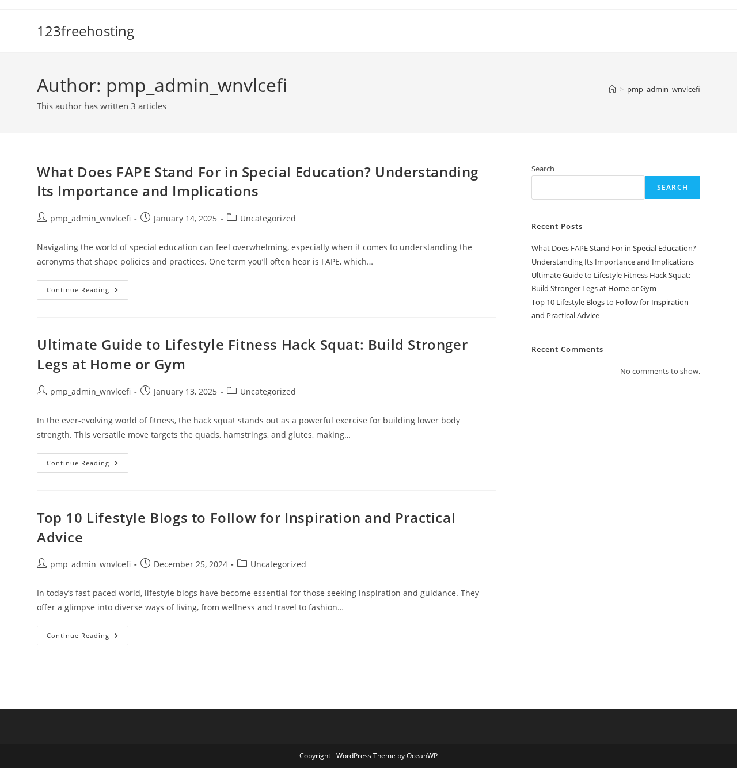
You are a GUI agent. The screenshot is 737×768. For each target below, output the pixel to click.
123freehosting (85, 30)
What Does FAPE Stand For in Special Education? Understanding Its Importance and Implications (257, 181)
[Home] (612, 89)
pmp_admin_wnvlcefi (663, 89)
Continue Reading (87, 292)
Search (542, 168)
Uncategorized (268, 218)
